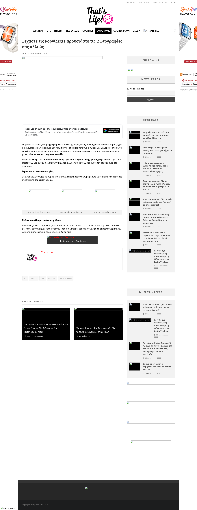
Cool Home (103, 30)
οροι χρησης (144, 3)
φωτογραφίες (66, 278)
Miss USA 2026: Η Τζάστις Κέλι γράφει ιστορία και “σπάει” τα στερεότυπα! (157, 202)
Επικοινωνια (131, 3)
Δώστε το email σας (135, 88)
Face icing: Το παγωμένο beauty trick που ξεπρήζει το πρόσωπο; (157, 150)
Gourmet (87, 30)
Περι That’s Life (160, 3)
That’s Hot (36, 30)
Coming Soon (121, 30)
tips (42, 278)
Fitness (58, 30)
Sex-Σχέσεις (72, 30)
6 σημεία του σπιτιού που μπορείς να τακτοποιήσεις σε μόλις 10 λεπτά (156, 135)
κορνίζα (51, 278)
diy (25, 278)
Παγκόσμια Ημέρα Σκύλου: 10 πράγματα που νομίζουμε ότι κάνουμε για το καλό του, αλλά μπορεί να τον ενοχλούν (157, 349)
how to (34, 278)
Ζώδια (136, 30)
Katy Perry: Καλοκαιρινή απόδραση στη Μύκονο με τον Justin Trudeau (161, 256)
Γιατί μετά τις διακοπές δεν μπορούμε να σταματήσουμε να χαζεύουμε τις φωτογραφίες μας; (45, 328)
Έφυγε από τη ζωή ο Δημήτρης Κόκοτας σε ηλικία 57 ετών (157, 367)
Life (49, 30)
